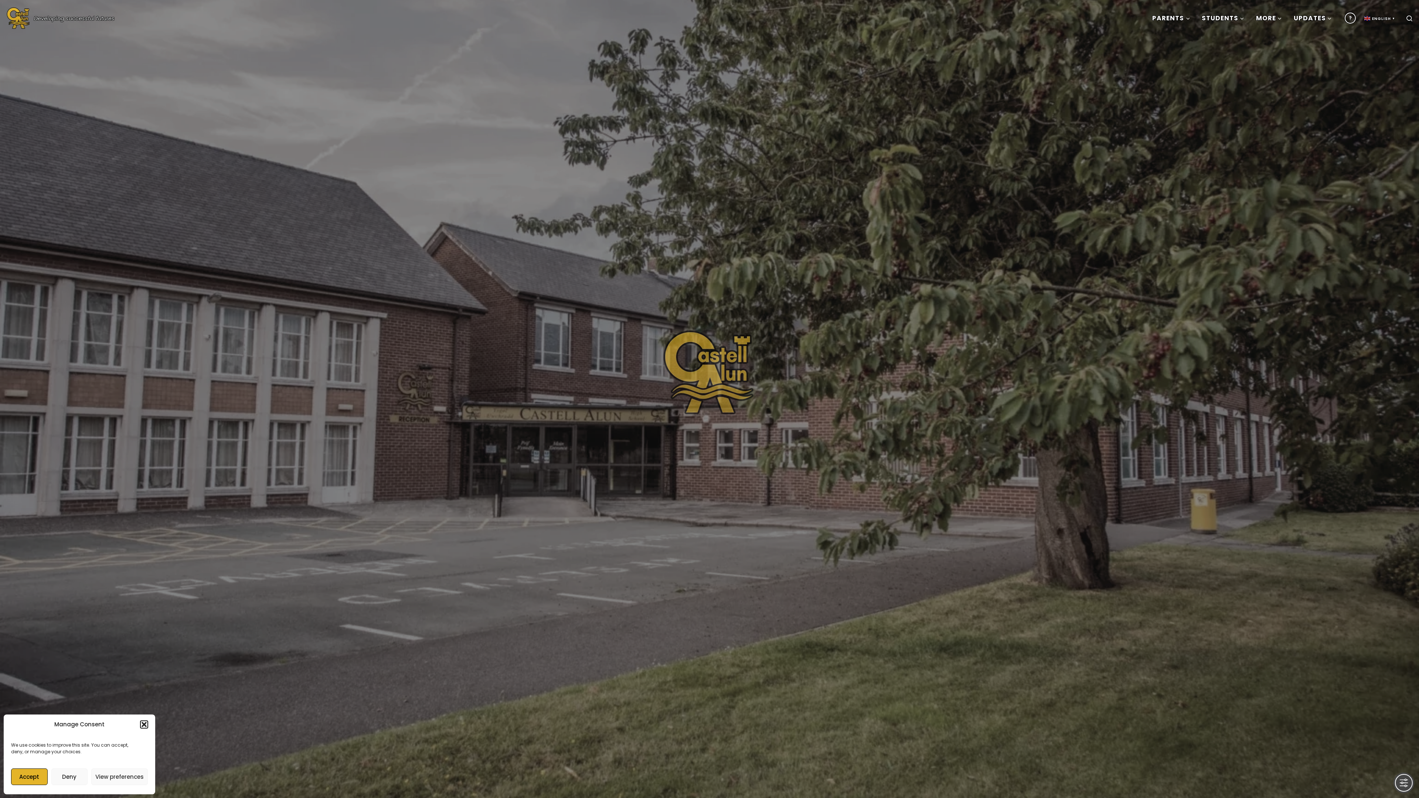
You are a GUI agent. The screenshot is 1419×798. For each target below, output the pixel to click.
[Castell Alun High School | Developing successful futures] (18, 16)
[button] (144, 724)
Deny (69, 777)
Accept (29, 777)
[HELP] (1350, 18)
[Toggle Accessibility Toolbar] (1403, 782)
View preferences (119, 777)
